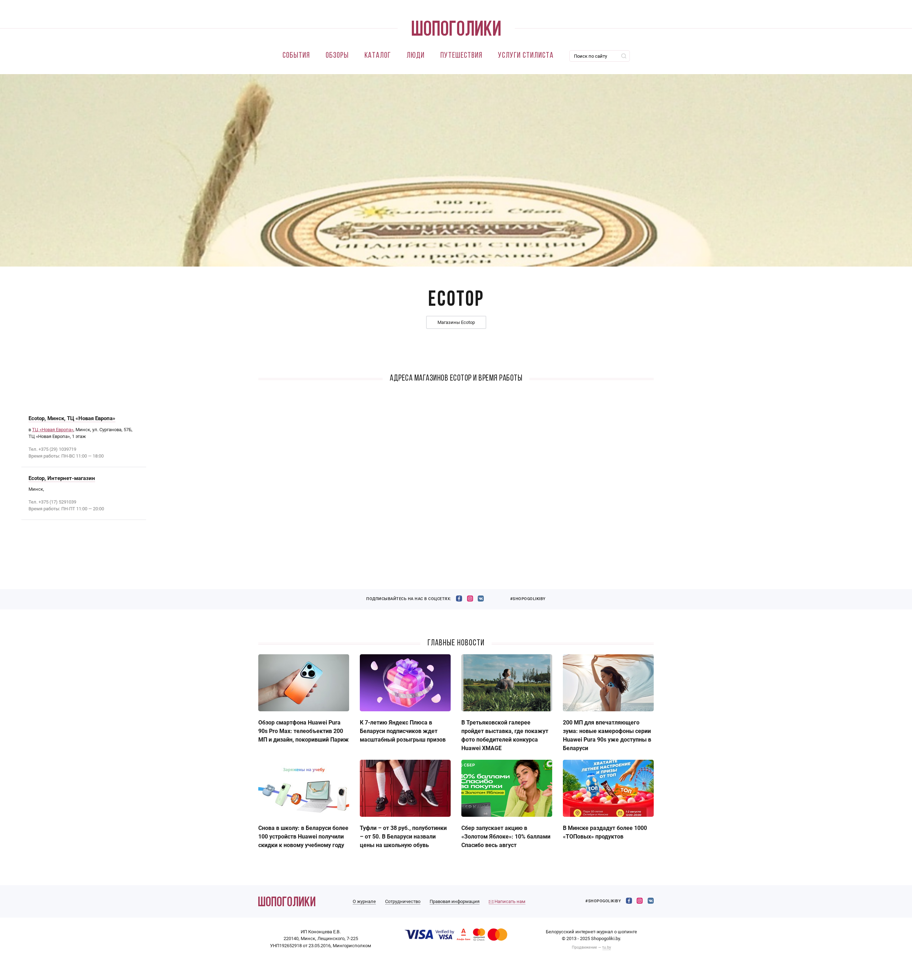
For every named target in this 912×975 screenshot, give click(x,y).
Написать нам (509, 901)
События (296, 56)
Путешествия (461, 56)
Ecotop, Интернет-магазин (61, 478)
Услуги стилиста (526, 56)
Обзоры (337, 56)
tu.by (606, 947)
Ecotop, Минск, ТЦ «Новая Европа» (71, 418)
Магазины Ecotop (456, 322)
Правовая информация (455, 901)
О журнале (364, 901)
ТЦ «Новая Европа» (52, 429)
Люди (415, 56)
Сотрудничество (402, 901)
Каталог (377, 56)
